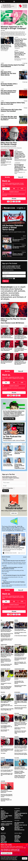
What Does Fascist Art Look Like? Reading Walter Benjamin (13, 582)
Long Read (4, 841)
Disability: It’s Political (19, 828)
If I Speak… (18, 811)
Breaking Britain (19, 830)
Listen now (14, 513)
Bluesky (17, 840)
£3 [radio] (6, 188)
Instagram (18, 836)
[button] (2, 1)
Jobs (2, 819)
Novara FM (18, 818)
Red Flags (4, 842)
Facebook (17, 841)
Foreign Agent (19, 815)
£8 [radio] (14, 188)
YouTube (17, 835)
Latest (3, 835)
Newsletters (4, 813)
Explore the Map (9, 418)
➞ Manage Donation (6, 821)
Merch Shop (4, 817)
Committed (18, 814)
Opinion (3, 839)
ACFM (16, 812)
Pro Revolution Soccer (19, 823)
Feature (3, 836)
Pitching (3, 818)
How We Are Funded (6, 815)
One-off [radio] (20, 177)
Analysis (3, 838)
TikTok (16, 839)
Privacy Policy (10, 278)
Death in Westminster (21, 813)
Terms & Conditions (6, 823)
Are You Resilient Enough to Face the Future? (14, 575)
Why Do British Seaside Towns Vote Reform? (14, 560)
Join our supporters (6, 853)
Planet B (17, 817)
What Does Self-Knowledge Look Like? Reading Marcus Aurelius (12, 568)
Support (3, 812)
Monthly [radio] (7, 177)
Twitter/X (17, 838)
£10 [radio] (22, 188)
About (2, 811)
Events (3, 814)
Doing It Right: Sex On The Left (21, 825)
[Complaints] (2, 829)
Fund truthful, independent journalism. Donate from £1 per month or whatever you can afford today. (13, 184)
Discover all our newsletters (8, 270)
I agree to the (7, 278)
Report (3, 840)
